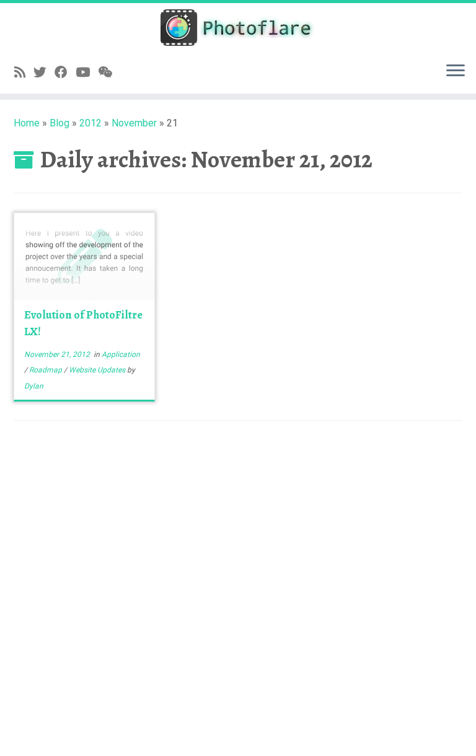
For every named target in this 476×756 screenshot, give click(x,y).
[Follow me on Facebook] (65, 72)
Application (121, 354)
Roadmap (46, 370)
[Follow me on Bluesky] (44, 72)
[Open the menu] (455, 71)
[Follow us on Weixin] (109, 72)
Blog (59, 123)
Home (27, 123)
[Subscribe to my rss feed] (23, 72)
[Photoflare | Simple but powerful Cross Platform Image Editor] (238, 27)
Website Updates (98, 370)
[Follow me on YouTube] (87, 72)
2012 (90, 123)
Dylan (33, 386)
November (134, 123)
